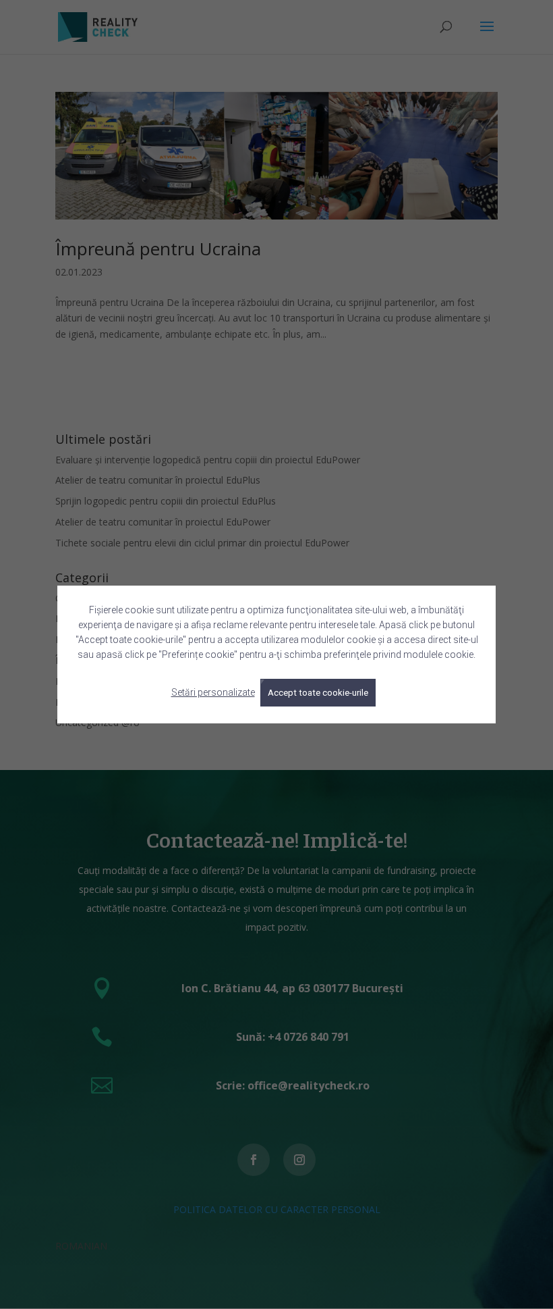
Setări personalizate (213, 692)
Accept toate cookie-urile (318, 693)
